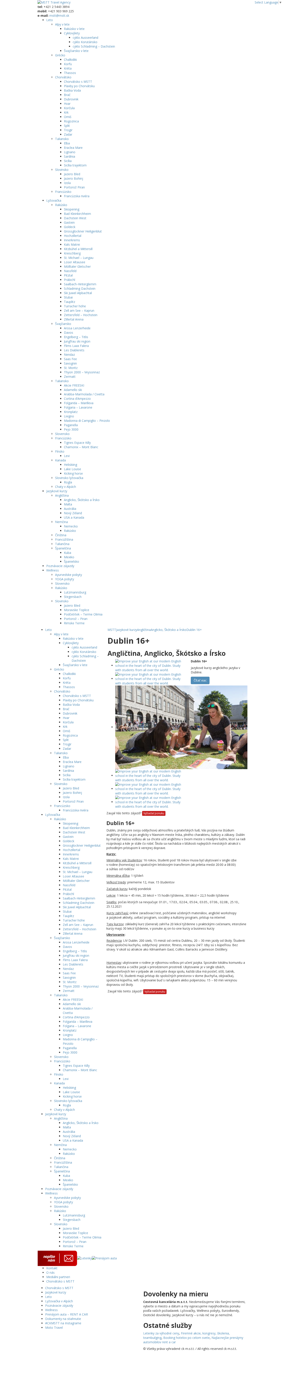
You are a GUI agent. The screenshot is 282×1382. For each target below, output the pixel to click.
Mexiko (69, 557)
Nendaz (69, 354)
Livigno (69, 416)
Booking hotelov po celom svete (186, 1338)
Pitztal (68, 275)
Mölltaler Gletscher (77, 266)
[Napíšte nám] (57, 1258)
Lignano (69, 152)
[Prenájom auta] (104, 1258)
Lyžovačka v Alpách (59, 1301)
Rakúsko (61, 205)
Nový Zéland (73, 513)
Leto (49, 20)
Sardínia (69, 156)
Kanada (60, 460)
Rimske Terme (74, 623)
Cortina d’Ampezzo (77, 398)
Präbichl (69, 280)
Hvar (67, 103)
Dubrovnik (71, 99)
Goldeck (69, 227)
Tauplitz (69, 302)
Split (67, 125)
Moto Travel (54, 1327)
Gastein (69, 222)
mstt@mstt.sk (59, 15)
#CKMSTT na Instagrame (63, 1323)
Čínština (60, 535)
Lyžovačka (53, 200)
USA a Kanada (74, 517)
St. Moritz (71, 368)
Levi (67, 456)
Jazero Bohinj (73, 178)
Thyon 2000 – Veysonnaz (82, 372)
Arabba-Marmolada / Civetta (84, 394)
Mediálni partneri (58, 1277)
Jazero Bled (72, 174)
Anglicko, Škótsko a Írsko (82, 500)
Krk (66, 112)
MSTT (112, 630)
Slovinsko (62, 170)
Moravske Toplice (76, 610)
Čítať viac (200, 680)
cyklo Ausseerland (85, 37)
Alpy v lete (62, 24)
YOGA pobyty (64, 579)
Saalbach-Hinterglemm (80, 284)
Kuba (67, 553)
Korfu (68, 64)
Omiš (67, 117)
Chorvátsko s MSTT (78, 81)
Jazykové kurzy (56, 491)
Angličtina (62, 495)
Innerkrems (72, 240)
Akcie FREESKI (74, 385)
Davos (68, 332)
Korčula (69, 108)
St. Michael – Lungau (78, 258)
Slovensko (62, 434)
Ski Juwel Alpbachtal (78, 293)
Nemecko (71, 526)
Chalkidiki (70, 59)
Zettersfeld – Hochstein (80, 315)
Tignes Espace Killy (77, 442)
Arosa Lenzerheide (77, 328)
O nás (50, 1272)
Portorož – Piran (75, 619)
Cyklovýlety (72, 33)
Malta (68, 504)
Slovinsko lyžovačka (69, 478)
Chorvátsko (63, 77)
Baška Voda (72, 90)
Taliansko (62, 139)
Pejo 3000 (71, 429)
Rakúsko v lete (74, 29)
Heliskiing (70, 465)
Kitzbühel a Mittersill (78, 249)
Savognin (70, 363)
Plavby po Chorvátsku (79, 86)
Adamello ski (73, 390)
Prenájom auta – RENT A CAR (66, 1314)
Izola (67, 183)
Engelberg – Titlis (76, 337)
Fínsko (59, 451)
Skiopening (71, 209)
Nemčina (61, 522)
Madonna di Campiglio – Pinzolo (87, 420)
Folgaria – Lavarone (78, 407)
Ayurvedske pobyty (68, 575)
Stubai (68, 297)
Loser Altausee (74, 262)
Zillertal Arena (73, 319)
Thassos (70, 73)
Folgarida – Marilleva (78, 403)
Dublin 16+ (194, 630)
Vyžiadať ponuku (153, 813)
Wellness (52, 570)
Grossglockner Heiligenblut (83, 231)
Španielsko (71, 561)
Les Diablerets (74, 350)
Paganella (71, 425)
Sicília (68, 161)
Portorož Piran (74, 187)
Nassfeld (70, 271)
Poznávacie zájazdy (60, 566)
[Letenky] (84, 1258)
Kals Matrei (72, 244)
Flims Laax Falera (76, 346)
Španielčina (63, 548)
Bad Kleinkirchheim (77, 214)
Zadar (68, 134)
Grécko (60, 55)
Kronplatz (71, 412)
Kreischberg (72, 253)
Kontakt (52, 1268)
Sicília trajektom (75, 165)
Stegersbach (73, 597)
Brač (67, 95)
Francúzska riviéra (76, 196)
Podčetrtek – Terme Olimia (83, 614)
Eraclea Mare (73, 148)
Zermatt (70, 376)
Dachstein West (75, 218)
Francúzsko (63, 192)
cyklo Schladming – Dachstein (94, 46)
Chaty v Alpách (65, 487)
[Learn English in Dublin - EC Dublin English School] (150, 665)
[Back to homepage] (53, 2)
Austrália (70, 509)
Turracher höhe (75, 306)
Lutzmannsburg (75, 592)
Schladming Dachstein (79, 288)
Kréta (68, 68)
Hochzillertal (72, 236)
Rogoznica (71, 121)
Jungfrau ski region (77, 341)
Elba (67, 143)
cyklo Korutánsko (85, 42)
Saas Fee (70, 359)
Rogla (68, 482)
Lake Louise (72, 469)
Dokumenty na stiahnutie (63, 1319)
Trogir (68, 130)
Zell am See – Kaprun (79, 310)
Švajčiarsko (63, 324)
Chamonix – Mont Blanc (81, 447)
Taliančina (62, 544)
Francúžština (64, 539)
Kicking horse (73, 473)
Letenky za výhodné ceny (161, 1333)
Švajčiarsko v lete (76, 51)
